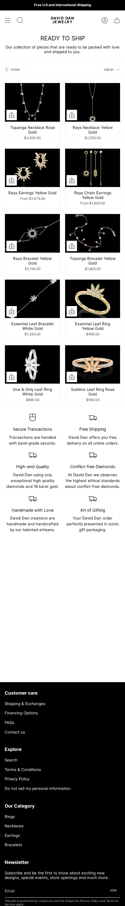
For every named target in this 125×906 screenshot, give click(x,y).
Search (11, 760)
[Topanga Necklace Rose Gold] (32, 102)
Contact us (15, 732)
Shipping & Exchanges (25, 703)
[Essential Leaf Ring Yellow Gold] (92, 299)
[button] (20, 20)
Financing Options (21, 713)
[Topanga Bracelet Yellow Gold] (92, 233)
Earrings (12, 835)
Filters (15, 69)
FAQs (9, 722)
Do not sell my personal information (38, 788)
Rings (10, 816)
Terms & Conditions (23, 769)
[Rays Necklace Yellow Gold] (92, 102)
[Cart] (117, 20)
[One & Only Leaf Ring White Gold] (32, 364)
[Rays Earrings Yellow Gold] (32, 168)
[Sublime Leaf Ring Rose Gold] (92, 364)
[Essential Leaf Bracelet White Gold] (32, 299)
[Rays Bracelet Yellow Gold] (32, 233)
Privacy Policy (17, 778)
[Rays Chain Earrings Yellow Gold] (92, 168)
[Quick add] (11, 115)
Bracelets (13, 844)
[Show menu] (7, 20)
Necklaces (14, 826)
